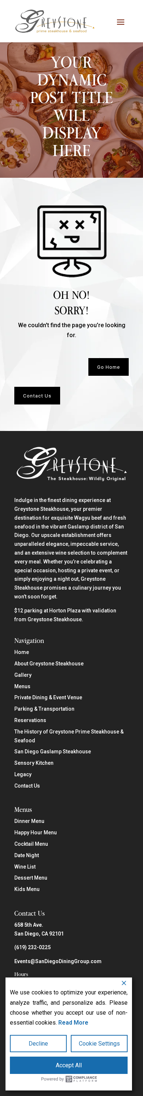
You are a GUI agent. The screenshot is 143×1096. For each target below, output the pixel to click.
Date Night (26, 855)
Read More (73, 1022)
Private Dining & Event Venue (48, 697)
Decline (38, 1043)
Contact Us (37, 396)
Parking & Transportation (44, 709)
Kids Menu (27, 889)
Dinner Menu (29, 821)
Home (21, 652)
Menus (22, 686)
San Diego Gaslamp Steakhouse (52, 751)
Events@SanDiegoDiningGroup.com (58, 961)
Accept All (69, 1065)
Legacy (23, 774)
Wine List (25, 867)
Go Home (108, 367)
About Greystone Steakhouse (49, 664)
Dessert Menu (30, 878)
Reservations (30, 720)
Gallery (23, 675)
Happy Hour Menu (35, 832)
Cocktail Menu (31, 844)
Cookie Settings (99, 1043)
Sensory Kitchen (34, 763)
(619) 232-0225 (32, 947)
